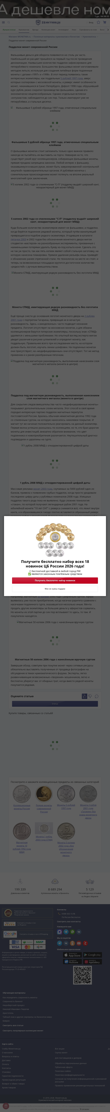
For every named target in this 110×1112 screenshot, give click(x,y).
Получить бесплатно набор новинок (55, 580)
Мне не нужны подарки (55, 589)
